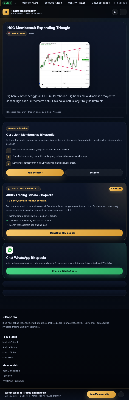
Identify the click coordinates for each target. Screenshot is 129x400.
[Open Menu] (123, 12)
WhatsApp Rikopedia (13, 381)
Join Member (35, 172)
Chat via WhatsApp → (64, 271)
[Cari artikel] (115, 12)
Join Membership (11, 370)
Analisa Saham (10, 347)
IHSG (31, 33)
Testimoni (94, 172)
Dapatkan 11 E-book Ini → (64, 233)
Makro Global (9, 352)
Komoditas (8, 357)
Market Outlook (11, 342)
